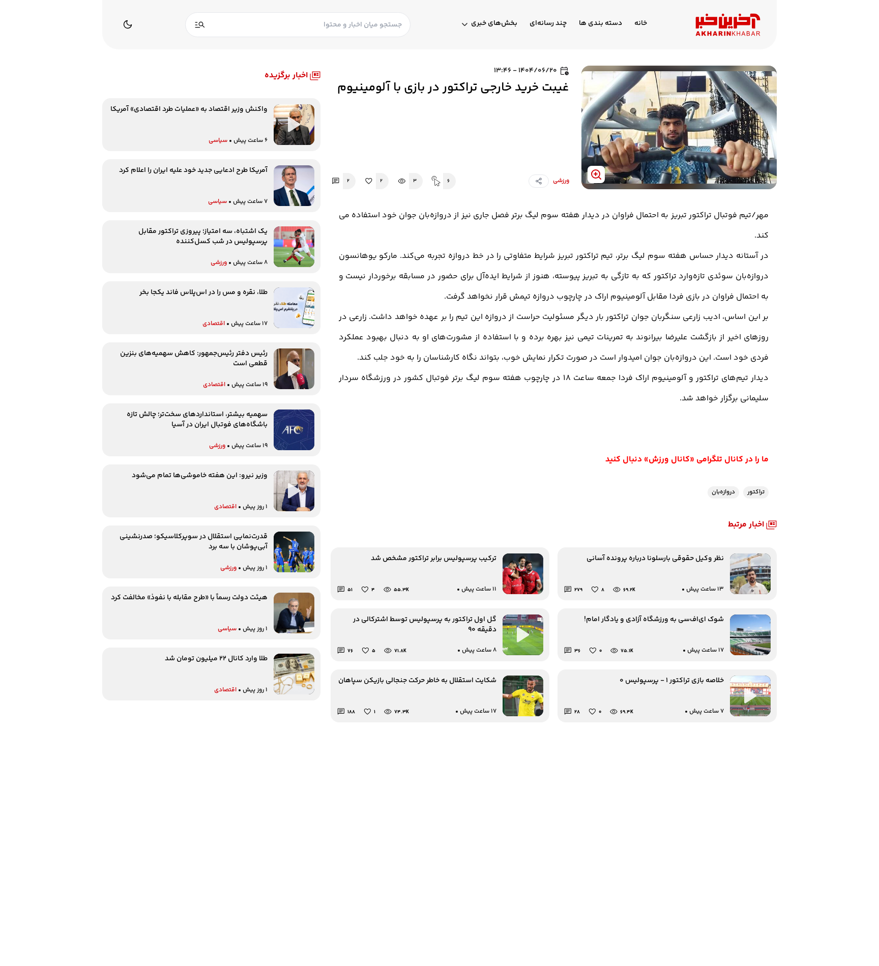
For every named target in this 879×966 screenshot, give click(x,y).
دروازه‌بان (723, 492)
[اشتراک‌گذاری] (539, 181)
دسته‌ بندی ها (600, 23)
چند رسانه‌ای (548, 23)
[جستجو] (200, 24)
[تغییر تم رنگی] (128, 24)
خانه (640, 23)
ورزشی (561, 181)
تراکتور (756, 492)
